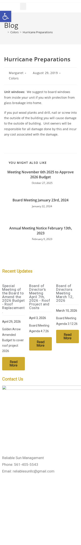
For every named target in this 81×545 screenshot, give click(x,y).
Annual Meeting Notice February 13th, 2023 (40, 230)
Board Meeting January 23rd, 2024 (40, 200)
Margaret (16, 73)
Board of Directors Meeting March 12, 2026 (64, 293)
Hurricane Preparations (38, 32)
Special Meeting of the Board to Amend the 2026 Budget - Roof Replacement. (13, 299)
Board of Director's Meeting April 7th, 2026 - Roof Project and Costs (39, 297)
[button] (23, 6)
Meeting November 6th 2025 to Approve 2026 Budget (40, 174)
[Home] (5, 32)
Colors (14, 78)
